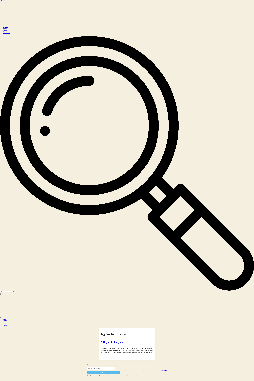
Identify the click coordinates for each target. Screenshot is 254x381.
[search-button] (13, 291)
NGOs (4, 29)
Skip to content (3, 0)
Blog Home (5, 27)
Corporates (5, 30)
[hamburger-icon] (0, 317)
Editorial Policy (111, 376)
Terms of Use (123, 376)
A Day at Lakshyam (112, 342)
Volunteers (5, 28)
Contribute (2, 292)
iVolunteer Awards (6, 33)
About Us (5, 31)
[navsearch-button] (127, 290)
